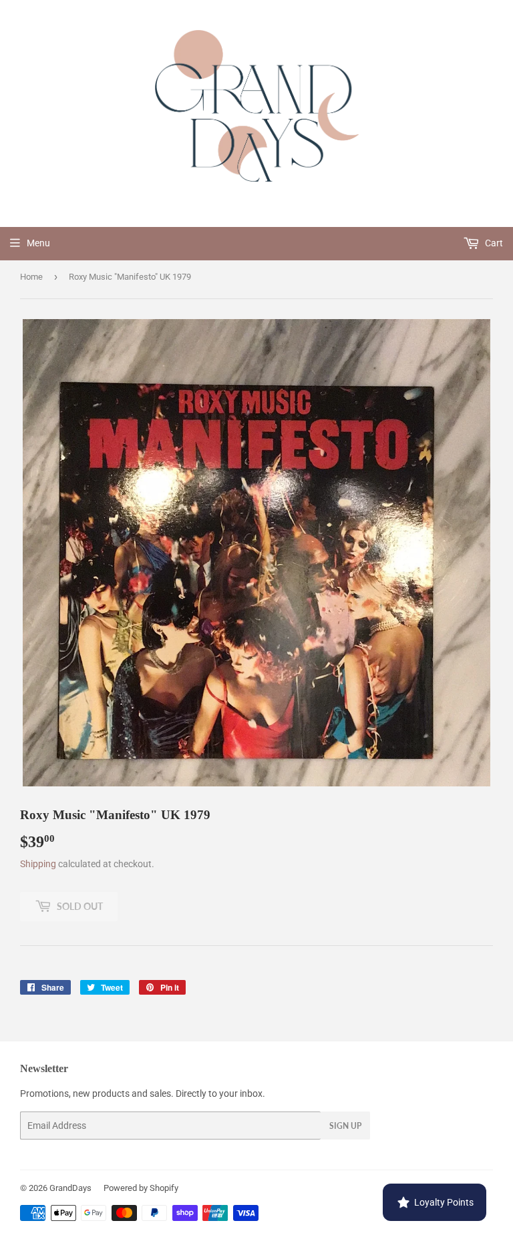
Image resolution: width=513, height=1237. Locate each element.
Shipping (38, 863)
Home (31, 277)
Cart (493, 243)
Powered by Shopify (141, 1188)
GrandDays (70, 1188)
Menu (38, 243)
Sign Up (345, 1126)
